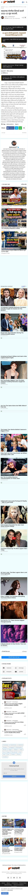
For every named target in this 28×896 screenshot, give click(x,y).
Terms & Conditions (19, 885)
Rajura (6, 7)
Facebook (11, 128)
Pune (4, 752)
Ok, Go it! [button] (5, 893)
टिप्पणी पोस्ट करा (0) (14, 657)
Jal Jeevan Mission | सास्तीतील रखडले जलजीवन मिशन (19, 849)
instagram (8, 671)
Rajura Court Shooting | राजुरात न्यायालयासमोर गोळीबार (13, 704)
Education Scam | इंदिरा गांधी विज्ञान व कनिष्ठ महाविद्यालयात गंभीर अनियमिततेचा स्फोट (14, 78)
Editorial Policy (8, 885)
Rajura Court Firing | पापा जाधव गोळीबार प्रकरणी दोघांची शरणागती (14, 723)
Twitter (16, 128)
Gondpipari (11, 747)
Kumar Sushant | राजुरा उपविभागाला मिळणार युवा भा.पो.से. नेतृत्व (13, 251)
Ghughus (5, 747)
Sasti (4, 754)
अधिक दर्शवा (24, 184)
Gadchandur (13, 745)
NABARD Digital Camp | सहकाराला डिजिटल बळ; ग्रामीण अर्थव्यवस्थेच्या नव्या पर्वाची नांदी (8, 831)
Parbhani (16, 749)
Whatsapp (20, 128)
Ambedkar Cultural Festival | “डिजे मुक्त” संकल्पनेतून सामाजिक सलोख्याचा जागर (13, 66)
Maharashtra (10, 124)
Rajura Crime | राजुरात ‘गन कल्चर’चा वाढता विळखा (13, 205)
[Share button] (24, 128)
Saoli (20, 752)
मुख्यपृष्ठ (3, 7)
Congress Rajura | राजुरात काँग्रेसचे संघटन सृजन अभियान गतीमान (13, 40)
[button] (26, 2)
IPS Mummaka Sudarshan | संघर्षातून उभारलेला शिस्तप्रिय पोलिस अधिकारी (13, 732)
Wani (8, 754)
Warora (18, 754)
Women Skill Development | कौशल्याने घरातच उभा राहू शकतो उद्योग (7, 850)
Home (3, 883)
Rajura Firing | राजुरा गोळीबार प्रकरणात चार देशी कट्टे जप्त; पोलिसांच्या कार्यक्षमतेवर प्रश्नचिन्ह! (13, 228)
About (8, 883)
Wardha (13, 754)
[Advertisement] (14, 271)
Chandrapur (5, 745)
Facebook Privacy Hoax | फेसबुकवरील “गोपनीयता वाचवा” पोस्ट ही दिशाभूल (19, 831)
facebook (9, 668)
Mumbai (5, 749)
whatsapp (21, 668)
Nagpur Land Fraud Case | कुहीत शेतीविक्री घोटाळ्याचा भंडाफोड (14, 714)
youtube (21, 671)
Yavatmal (5, 756)
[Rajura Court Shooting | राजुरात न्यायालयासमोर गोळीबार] (14, 690)
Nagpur (10, 749)
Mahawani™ (13, 147)
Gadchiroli (20, 745)
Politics (21, 749)
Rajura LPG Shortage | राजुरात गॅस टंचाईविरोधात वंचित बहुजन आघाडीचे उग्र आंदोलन (13, 28)
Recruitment (14, 752)
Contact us (15, 883)
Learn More (10, 890)
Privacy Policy (23, 883)
